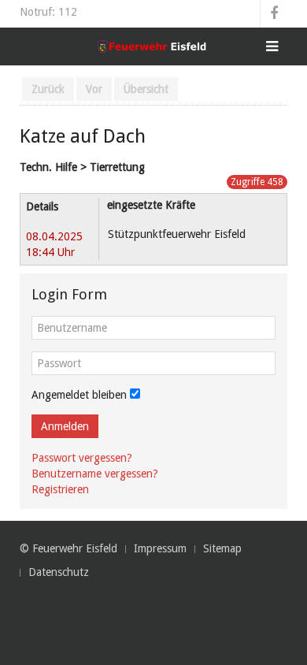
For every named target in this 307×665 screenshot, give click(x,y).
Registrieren (60, 489)
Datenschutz (58, 572)
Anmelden (65, 426)
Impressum (160, 548)
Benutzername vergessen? (94, 473)
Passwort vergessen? (81, 457)
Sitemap (222, 548)
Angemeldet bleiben (79, 394)
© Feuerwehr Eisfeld (68, 548)
